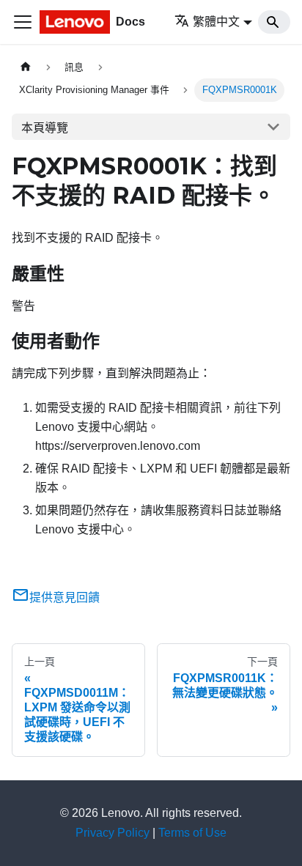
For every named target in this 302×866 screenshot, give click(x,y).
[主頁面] (26, 67)
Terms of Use (192, 832)
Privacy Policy (113, 832)
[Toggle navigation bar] (23, 22)
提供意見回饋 (64, 597)
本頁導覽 (44, 128)
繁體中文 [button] (216, 21)
